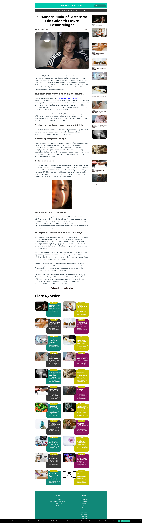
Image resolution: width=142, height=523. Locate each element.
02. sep (54, 454)
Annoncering (61, 10)
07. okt (81, 403)
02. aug (81, 319)
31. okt (81, 370)
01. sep (81, 454)
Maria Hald (48, 29)
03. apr (81, 336)
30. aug (81, 471)
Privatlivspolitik (125, 520)
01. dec (54, 370)
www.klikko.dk (59, 507)
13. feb (81, 353)
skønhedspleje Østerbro (68, 98)
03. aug (54, 319)
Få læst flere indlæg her (62, 288)
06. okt (54, 437)
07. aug (54, 302)
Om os (78, 10)
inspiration (86, 29)
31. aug (54, 471)
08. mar (54, 353)
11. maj (53, 336)
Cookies (84, 508)
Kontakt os (84, 512)
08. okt (54, 387)
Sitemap (84, 516)
